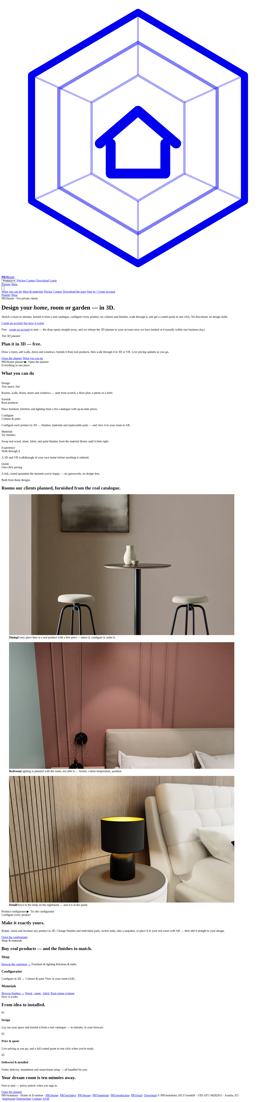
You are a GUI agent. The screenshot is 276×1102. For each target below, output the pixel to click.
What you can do (12, 291)
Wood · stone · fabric (37, 993)
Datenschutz (23, 1098)
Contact (30, 280)
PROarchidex (68, 1095)
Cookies (37, 1098)
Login (53, 280)
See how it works (33, 323)
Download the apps (74, 291)
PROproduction (120, 1095)
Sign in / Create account (101, 291)
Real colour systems (62, 993)
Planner (6, 284)
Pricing (21, 280)
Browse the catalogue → (16, 964)
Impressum (8, 1098)
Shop (14, 284)
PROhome (52, 1095)
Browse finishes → (13, 993)
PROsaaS (137, 1095)
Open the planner (12, 358)
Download (42, 280)
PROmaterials (100, 1095)
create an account (19, 329)
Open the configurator (15, 937)
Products (9, 280)
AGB (46, 1098)
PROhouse (84, 1095)
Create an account (12, 323)
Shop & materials (33, 291)
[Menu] (3, 288)
